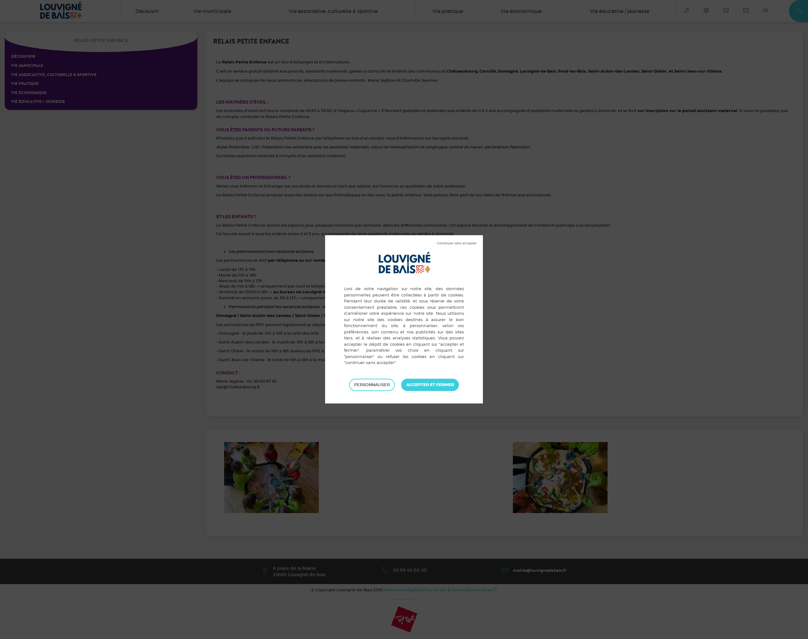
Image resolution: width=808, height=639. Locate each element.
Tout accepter (430, 385)
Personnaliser (372, 384)
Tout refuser (457, 243)
